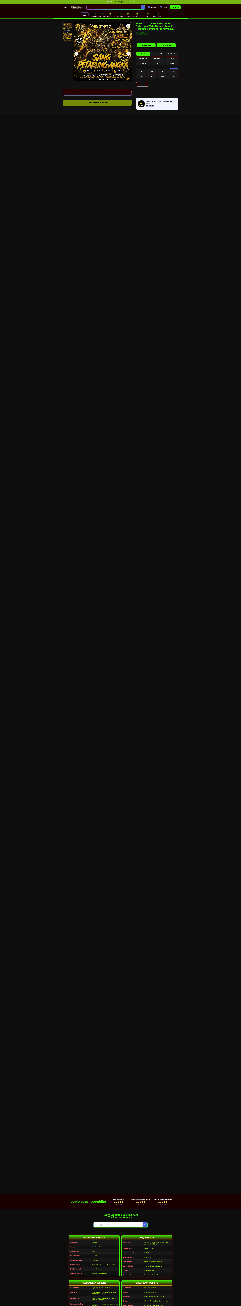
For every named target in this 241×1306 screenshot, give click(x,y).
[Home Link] (77, 7)
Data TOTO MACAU (97, 102)
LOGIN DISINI (166, 45)
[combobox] (114, 7)
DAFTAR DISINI (146, 45)
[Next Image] (128, 53)
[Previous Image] (76, 53)
